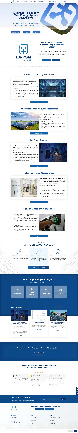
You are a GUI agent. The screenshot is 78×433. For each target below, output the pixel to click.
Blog (35, 1)
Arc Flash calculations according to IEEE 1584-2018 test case (20, 324)
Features (17, 1)
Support (49, 1)
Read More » (20, 335)
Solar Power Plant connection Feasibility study (58, 323)
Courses (30, 1)
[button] (12, 380)
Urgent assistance (41, 1)
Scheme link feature (39, 322)
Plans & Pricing (24, 1)
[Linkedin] (77, 388)
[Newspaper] (77, 392)
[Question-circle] (77, 394)
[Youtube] (77, 390)
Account (54, 1)
